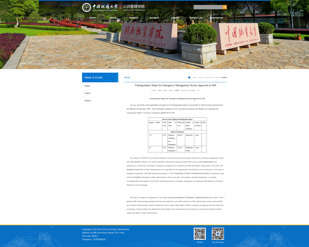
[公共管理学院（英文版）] (113, 7)
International (216, 18)
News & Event (209, 77)
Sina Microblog (218, 242)
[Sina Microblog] (218, 234)
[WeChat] (200, 234)
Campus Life (195, 18)
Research (154, 18)
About (113, 18)
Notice (88, 100)
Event (87, 93)
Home (92, 18)
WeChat (200, 242)
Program (133, 18)
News (87, 86)
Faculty (175, 18)
